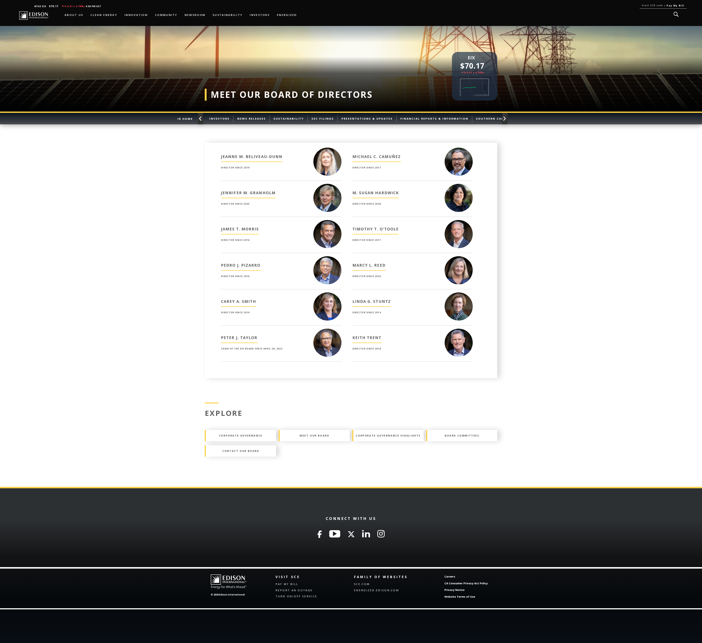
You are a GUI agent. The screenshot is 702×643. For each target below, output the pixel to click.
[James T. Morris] (327, 222)
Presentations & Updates (367, 118)
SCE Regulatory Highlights (574, 118)
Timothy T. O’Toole (375, 229)
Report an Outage (294, 590)
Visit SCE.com (653, 5)
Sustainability (288, 118)
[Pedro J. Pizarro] (327, 258)
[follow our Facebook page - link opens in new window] (319, 534)
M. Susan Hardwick (375, 192)
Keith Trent (367, 337)
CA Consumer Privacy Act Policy (466, 583)
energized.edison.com (376, 590)
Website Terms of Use (459, 596)
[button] (504, 118)
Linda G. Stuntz (371, 301)
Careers (449, 576)
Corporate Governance (632, 118)
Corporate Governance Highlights (388, 435)
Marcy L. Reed (369, 265)
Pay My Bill (286, 584)
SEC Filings (323, 118)
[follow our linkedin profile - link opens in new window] (366, 534)
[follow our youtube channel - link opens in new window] (334, 534)
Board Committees (462, 435)
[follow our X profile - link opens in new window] (351, 534)
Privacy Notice (454, 590)
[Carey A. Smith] (327, 295)
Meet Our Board (314, 435)
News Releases (251, 118)
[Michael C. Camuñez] (459, 150)
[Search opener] (676, 14)
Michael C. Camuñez (376, 156)
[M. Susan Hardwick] (459, 186)
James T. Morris (240, 229)
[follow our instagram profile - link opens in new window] (381, 534)
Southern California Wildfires (507, 118)
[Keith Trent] (459, 331)
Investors (219, 118)
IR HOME (185, 118)
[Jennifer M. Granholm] (327, 186)
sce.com (362, 584)
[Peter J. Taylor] (327, 331)
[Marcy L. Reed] (459, 258)
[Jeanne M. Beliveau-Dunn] (327, 150)
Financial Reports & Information (434, 118)
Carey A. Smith (238, 301)
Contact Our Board (240, 451)
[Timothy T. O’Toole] (459, 222)
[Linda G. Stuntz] (459, 295)
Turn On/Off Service (296, 596)
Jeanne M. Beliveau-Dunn (251, 156)
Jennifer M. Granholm (248, 192)
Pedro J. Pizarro (241, 265)
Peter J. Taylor (239, 337)
